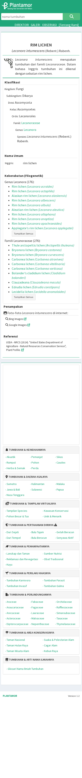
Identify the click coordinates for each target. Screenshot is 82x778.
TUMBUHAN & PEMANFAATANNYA (28, 546)
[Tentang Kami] (69, 25)
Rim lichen (33, 186)
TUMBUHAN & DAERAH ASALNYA (28, 477)
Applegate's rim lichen (42, 228)
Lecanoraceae (30, 123)
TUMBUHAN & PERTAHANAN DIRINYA (31, 525)
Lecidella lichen (39, 292)
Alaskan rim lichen (39, 196)
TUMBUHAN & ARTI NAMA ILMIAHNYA (31, 659)
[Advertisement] (37, 403)
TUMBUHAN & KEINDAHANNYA (27, 450)
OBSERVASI (49, 25)
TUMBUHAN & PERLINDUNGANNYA (30, 594)
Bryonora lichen (37, 250)
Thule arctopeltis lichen (43, 245)
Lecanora (30, 130)
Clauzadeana (36, 282)
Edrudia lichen (36, 287)
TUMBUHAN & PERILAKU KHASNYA (29, 573)
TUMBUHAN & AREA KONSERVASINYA (31, 632)
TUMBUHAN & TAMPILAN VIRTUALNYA (32, 503)
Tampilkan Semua (23, 233)
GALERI (35, 25)
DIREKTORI (22, 25)
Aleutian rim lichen (38, 210)
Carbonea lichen (37, 259)
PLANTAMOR (10, 695)
